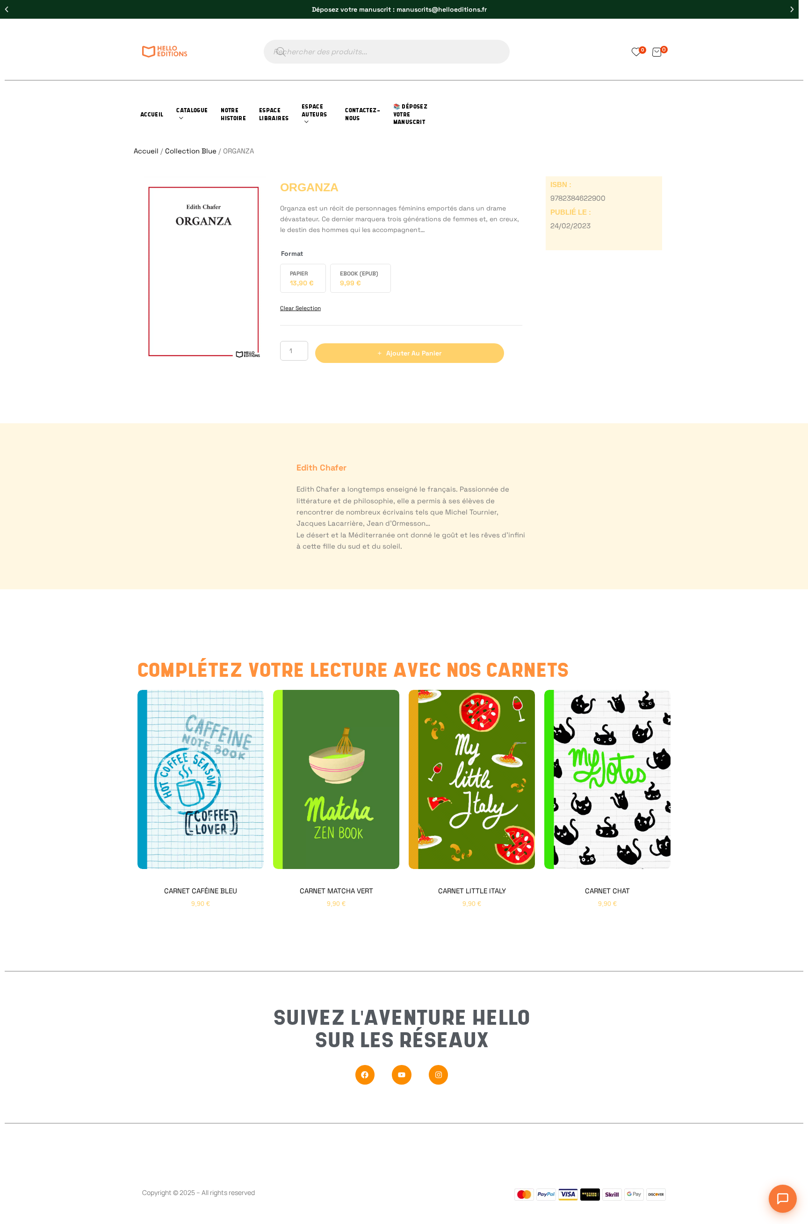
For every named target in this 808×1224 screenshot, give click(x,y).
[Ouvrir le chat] (783, 1199)
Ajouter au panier (413, 353)
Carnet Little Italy (472, 890)
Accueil (146, 150)
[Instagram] (438, 1075)
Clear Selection (300, 308)
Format (292, 253)
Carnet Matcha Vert (336, 890)
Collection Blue (190, 150)
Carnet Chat (607, 890)
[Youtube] (401, 1075)
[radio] (303, 278)
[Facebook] (365, 1075)
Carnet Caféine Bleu (200, 890)
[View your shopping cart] (656, 52)
